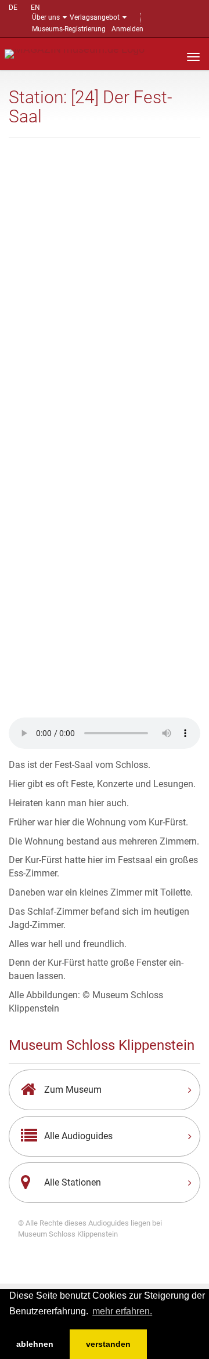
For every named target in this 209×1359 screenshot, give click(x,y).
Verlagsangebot (95, 17)
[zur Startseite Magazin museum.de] (75, 53)
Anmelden (127, 29)
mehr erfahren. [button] (122, 1311)
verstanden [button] (108, 1344)
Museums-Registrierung (69, 29)
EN (35, 7)
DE (13, 7)
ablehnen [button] (34, 1344)
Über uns (46, 17)
